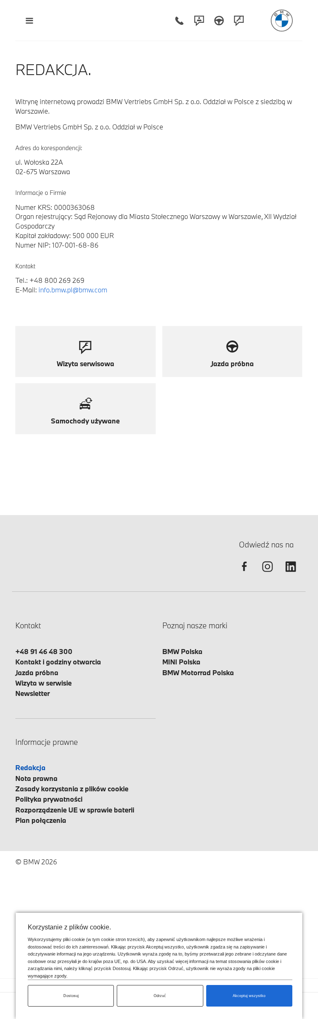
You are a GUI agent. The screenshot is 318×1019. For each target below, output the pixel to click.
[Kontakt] (199, 20)
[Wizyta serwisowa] (239, 20)
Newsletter (32, 693)
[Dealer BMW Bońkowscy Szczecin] (281, 20)
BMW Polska (182, 651)
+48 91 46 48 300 (43, 651)
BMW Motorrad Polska (198, 672)
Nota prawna (36, 778)
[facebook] (244, 573)
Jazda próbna (36, 672)
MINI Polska (181, 661)
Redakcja (30, 767)
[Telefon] (179, 20)
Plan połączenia (40, 820)
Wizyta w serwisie (43, 683)
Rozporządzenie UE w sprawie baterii (74, 809)
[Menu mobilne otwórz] (29, 20)
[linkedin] (290, 573)
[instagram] (267, 573)
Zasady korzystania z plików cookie (71, 788)
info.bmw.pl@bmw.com (73, 289)
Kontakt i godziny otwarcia (58, 661)
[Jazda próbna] (219, 20)
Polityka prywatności (48, 799)
